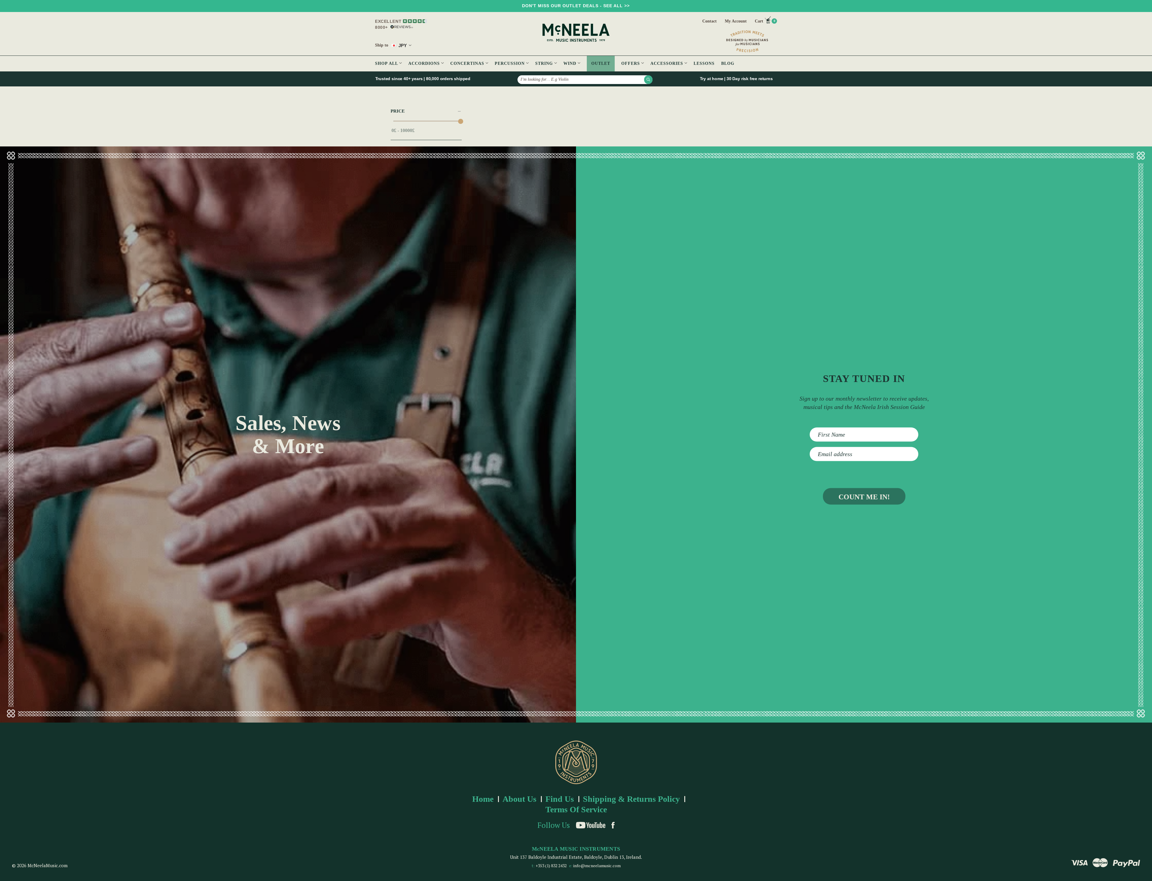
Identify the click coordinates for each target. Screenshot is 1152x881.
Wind (570, 63)
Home (483, 799)
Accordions (424, 63)
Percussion (510, 63)
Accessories (667, 63)
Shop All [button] (387, 63)
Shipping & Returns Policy (631, 799)
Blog (727, 63)
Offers (631, 63)
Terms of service (576, 809)
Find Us (559, 799)
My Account (736, 21)
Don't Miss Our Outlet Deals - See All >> (576, 5)
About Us (519, 799)
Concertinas (468, 63)
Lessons (704, 63)
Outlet (600, 63)
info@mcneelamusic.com (597, 865)
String (544, 63)
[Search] (648, 79)
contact (709, 21)
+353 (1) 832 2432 (551, 865)
